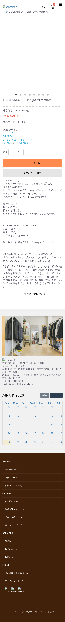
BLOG (8, 541)
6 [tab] (39, 95)
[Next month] (59, 395)
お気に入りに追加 (32, 173)
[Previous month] (53, 395)
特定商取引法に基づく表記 (17, 573)
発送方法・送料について (16, 509)
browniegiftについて (14, 469)
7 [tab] (43, 95)
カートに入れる (32, 163)
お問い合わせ (11, 549)
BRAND (7, 136)
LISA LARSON (23, 143)
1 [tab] (16, 95)
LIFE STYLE (10, 133)
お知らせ (9, 557)
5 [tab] (34, 95)
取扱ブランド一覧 (13, 485)
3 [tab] (25, 95)
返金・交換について (14, 517)
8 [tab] (48, 95)
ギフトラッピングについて (17, 525)
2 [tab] (21, 95)
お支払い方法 (11, 501)
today (44, 395)
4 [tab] (30, 95)
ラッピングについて (35, 294)
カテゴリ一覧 (11, 477)
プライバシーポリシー (15, 581)
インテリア (26, 139)
